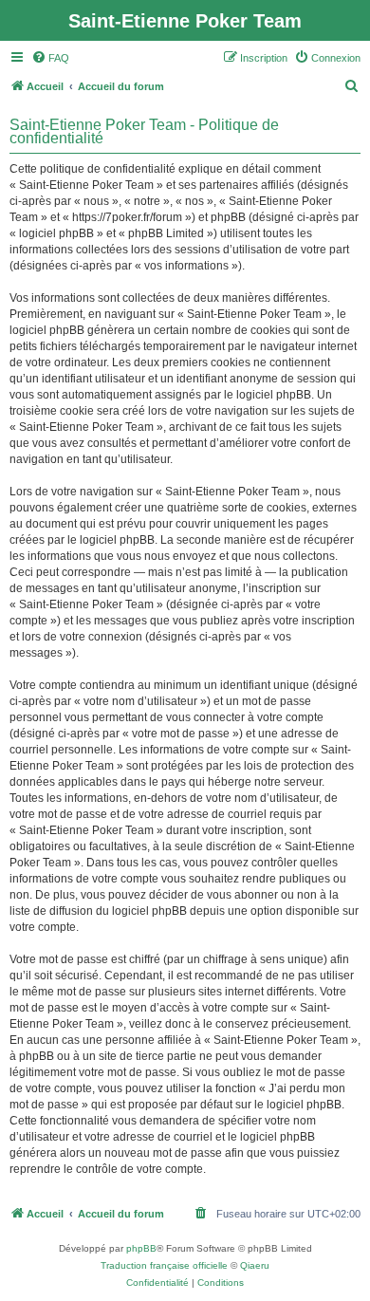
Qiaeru (254, 1265)
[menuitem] (50, 57)
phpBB (141, 1248)
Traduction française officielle (164, 1265)
